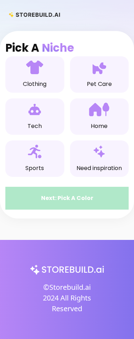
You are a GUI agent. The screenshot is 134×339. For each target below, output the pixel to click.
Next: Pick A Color (67, 198)
